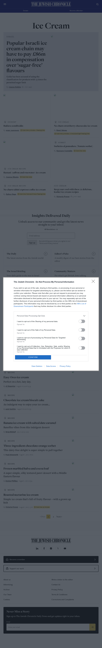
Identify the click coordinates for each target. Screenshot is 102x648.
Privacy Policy (65, 366)
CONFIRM (33, 357)
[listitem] (51, 316)
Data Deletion (37, 366)
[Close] (94, 282)
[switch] (82, 321)
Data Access (51, 366)
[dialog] (51, 324)
